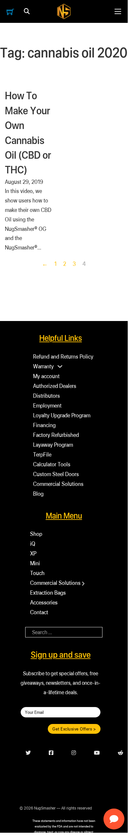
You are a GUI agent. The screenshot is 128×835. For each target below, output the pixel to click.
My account (46, 376)
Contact (39, 612)
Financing (44, 425)
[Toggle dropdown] (27, 11)
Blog (38, 493)
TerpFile (42, 454)
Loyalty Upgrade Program (61, 415)
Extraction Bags (48, 592)
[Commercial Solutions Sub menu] (83, 583)
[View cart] (10, 11)
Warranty (43, 366)
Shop (36, 533)
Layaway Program (53, 444)
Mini (35, 563)
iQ (32, 543)
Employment (47, 405)
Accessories (44, 602)
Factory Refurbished (56, 434)
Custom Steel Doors (56, 474)
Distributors (46, 395)
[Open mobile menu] (118, 11)
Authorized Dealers (54, 385)
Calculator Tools (51, 464)
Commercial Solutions (58, 483)
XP (33, 553)
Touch (37, 573)
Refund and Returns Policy (63, 356)
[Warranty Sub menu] (60, 366)
